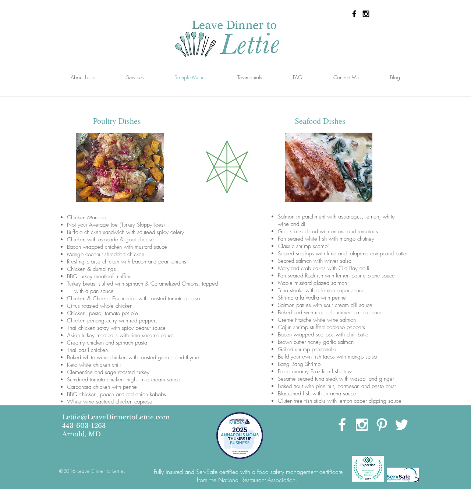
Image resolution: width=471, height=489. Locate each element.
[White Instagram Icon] (362, 424)
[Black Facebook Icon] (354, 13)
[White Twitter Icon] (401, 424)
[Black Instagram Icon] (366, 13)
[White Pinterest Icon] (381, 424)
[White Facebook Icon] (342, 424)
